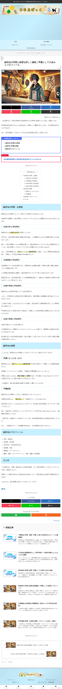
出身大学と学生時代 (31, 178)
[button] (50, 112)
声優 (4, 489)
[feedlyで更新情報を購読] (16, 515)
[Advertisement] (31, 27)
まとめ (26, 199)
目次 (28, 172)
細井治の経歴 (28, 188)
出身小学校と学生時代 (32, 186)
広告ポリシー (15, 682)
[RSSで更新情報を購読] (46, 515)
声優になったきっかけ (32, 191)
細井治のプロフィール (30, 196)
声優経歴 (28, 194)
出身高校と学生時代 (31, 181)
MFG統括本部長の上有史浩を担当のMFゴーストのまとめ (22, 159)
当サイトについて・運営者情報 (46, 682)
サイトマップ (10, 679)
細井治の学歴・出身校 (30, 175)
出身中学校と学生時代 (32, 183)
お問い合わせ (31, 679)
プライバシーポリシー (51, 679)
